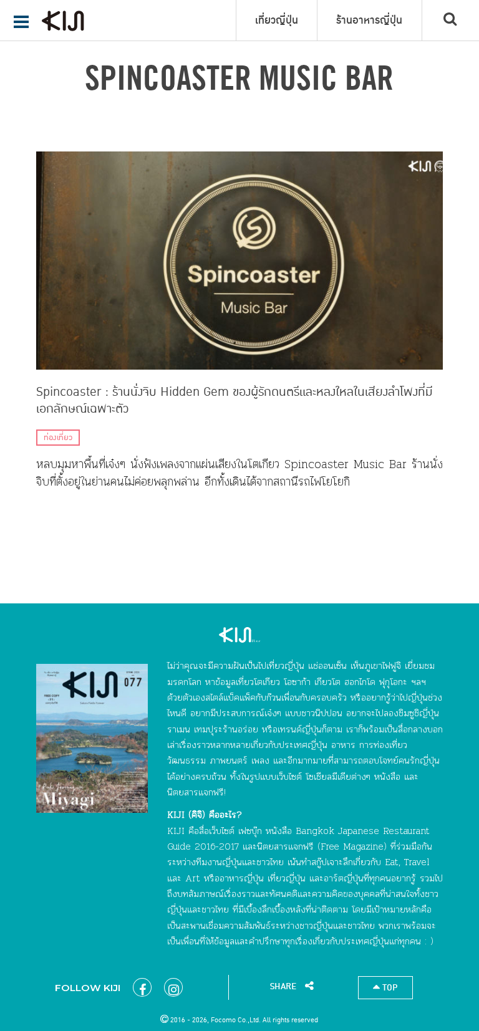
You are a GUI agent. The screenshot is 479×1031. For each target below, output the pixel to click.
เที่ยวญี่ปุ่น (276, 20)
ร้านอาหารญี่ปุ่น (369, 20)
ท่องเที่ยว (58, 437)
